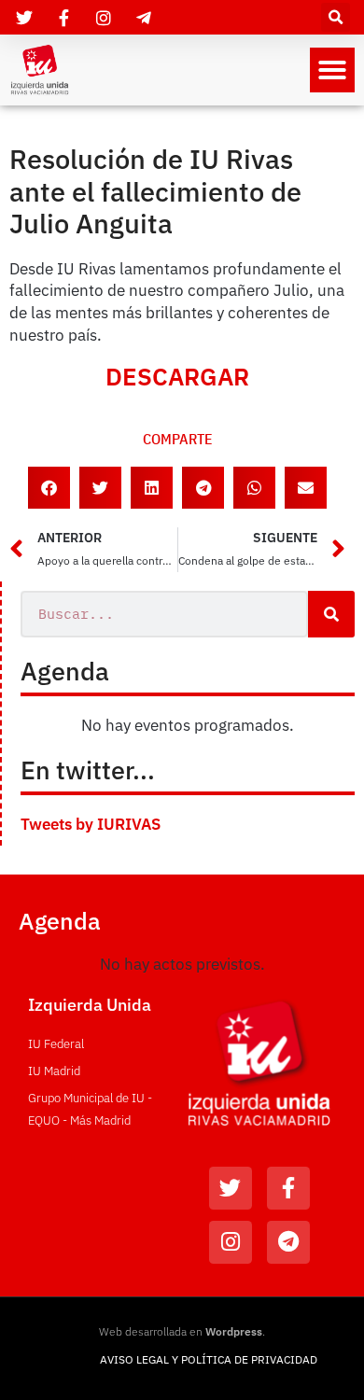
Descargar (177, 376)
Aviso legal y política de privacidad (208, 1359)
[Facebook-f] (288, 1188)
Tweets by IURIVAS (91, 824)
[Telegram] (288, 1242)
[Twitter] (230, 1188)
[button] (335, 17)
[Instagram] (230, 1242)
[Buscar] (331, 614)
